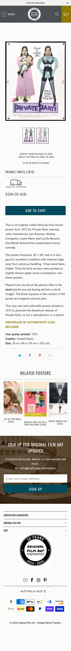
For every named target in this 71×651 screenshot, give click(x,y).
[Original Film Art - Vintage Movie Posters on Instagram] (38, 580)
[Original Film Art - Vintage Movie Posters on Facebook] (32, 580)
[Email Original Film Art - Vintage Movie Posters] (25, 580)
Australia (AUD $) (33, 591)
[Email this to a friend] (50, 355)
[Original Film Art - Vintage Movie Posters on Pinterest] (45, 580)
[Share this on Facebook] (30, 355)
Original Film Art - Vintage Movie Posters (39, 622)
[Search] (57, 14)
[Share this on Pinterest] (40, 355)
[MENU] (2, 14)
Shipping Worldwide (35, 3)
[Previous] (8, 82)
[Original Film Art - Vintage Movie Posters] (34, 14)
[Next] (63, 82)
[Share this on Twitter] (20, 355)
